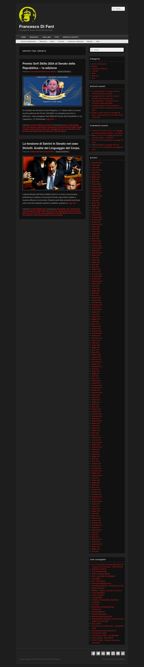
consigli (79, 127)
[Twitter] (98, 653)
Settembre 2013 (97, 475)
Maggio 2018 (96, 347)
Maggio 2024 (96, 177)
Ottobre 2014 (96, 445)
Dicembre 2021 (96, 246)
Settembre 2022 (97, 224)
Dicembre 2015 (96, 414)
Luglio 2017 (95, 369)
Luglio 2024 (95, 172)
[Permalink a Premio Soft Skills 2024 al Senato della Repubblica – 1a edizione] (52, 107)
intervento (34, 213)
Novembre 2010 (97, 539)
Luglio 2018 (95, 343)
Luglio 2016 (95, 397)
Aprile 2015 (95, 433)
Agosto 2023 (96, 198)
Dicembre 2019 (96, 302)
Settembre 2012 (97, 501)
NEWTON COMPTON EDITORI (102, 616)
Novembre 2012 (97, 497)
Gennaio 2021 (96, 272)
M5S (60, 213)
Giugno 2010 (96, 546)
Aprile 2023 (95, 208)
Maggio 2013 (96, 482)
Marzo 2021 (95, 267)
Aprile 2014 (95, 459)
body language (73, 125)
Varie (97, 41)
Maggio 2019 (96, 319)
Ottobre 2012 (96, 499)
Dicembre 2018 (96, 331)
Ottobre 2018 (96, 336)
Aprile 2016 (95, 404)
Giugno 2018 (96, 345)
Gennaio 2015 (96, 440)
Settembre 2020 (97, 281)
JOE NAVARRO (97, 597)
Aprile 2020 (95, 293)
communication (31, 127)
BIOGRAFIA (34, 37)
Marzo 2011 (95, 537)
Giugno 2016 (96, 400)
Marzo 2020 (95, 295)
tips (51, 131)
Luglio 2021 (95, 257)
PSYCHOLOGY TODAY (99, 633)
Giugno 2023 (96, 203)
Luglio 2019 (95, 314)
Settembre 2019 (97, 309)
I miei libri (61, 41)
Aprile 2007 (95, 551)
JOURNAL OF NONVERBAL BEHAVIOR (105, 600)
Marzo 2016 (95, 407)
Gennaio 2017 (96, 383)
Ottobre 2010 (96, 542)
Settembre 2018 (97, 338)
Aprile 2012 (95, 513)
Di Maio (43, 211)
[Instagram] (113, 653)
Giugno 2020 (96, 288)
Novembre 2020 (97, 276)
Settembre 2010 (97, 544)
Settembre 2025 (97, 163)
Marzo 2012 (95, 516)
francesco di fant (41, 129)
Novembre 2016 (97, 388)
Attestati (89, 41)
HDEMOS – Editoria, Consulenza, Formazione (107, 590)
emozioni (32, 129)
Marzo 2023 (95, 210)
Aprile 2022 (95, 236)
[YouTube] (108, 653)
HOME (23, 37)
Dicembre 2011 (96, 523)
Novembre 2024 (97, 170)
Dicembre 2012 (96, 494)
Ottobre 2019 (96, 307)
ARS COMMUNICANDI (99, 571)
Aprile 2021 (95, 264)
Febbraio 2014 (96, 463)
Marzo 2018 (95, 352)
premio (78, 129)
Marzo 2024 (95, 182)
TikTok (123, 653)
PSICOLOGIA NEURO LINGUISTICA (104, 631)
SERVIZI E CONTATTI (71, 37)
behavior (65, 125)
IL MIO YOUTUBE (98, 595)
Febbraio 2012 (96, 518)
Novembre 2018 (97, 333)
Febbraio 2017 (96, 381)
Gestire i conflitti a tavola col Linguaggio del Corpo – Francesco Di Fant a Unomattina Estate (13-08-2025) (107, 114)
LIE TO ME (95, 605)
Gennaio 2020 (96, 300)
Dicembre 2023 (96, 189)
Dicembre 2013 (96, 468)
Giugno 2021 (96, 260)
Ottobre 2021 (96, 250)
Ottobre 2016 (96, 390)
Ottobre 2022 (96, 222)
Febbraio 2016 (96, 409)
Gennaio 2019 (96, 328)
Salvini (36, 215)
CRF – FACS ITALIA (98, 581)
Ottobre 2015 (96, 418)
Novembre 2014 (97, 442)
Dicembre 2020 (96, 274)
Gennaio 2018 (96, 357)
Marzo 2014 (95, 461)
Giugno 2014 (96, 454)
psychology (33, 131)
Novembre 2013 (97, 471)
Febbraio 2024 (96, 184)
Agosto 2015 (96, 423)
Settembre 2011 (97, 530)
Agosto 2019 (96, 312)
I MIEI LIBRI (46, 37)
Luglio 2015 (95, 425)
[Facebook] (93, 653)
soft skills (46, 131)
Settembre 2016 (97, 392)
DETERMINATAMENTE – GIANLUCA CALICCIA (108, 586)
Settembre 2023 (97, 196)
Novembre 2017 (97, 362)
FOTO (57, 37)
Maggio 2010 (96, 549)
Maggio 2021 (96, 262)
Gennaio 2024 (96, 186)
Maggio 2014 (96, 456)
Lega (43, 213)
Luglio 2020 (95, 286)
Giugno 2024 (96, 174)
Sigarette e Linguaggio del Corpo (108, 145)
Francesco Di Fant (36, 26)
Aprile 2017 (95, 376)
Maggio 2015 (96, 430)
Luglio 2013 (95, 478)
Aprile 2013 (95, 485)
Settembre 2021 (97, 253)
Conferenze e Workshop (75, 41)
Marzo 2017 (95, 378)
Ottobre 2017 (96, 364)
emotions (25, 129)
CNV (23, 127)
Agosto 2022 (96, 227)
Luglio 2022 (95, 229)
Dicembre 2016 (96, 385)
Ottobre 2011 (96, 527)
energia (60, 211)
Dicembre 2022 (96, 217)
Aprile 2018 (95, 350)
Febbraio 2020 (96, 298)
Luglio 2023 (95, 200)
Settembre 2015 (97, 421)
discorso (54, 211)
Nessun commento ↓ (64, 72)
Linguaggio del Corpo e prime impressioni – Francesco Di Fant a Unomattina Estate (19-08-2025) (107, 107)
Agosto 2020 (96, 283)
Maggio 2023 (96, 205)
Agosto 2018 (96, 340)
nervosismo (77, 213)
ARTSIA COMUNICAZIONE (101, 574)
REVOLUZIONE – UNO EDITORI (102, 638)
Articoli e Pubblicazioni (28, 41)
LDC (48, 129)
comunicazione (52, 127)
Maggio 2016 (96, 402)
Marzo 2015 (95, 435)
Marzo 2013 (95, 487)
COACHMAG (96, 579)
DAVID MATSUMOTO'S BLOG (101, 583)
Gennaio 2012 (96, 520)
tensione (46, 215)
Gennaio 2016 (96, 411)
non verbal (68, 129)
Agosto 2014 (96, 449)
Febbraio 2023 (96, 212)
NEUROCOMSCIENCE (99, 614)
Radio (52, 41)
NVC (73, 129)
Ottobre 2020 (96, 279)
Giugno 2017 (96, 371)
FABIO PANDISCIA (98, 588)
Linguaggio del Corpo (57, 129)
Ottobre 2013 (96, 473)
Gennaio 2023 (96, 215)
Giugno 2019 (96, 317)
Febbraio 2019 (96, 326)
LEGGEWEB (96, 602)
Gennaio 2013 (96, 492)
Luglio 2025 (95, 167)
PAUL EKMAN (96, 624)
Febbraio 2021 (96, 269)
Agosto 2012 (96, 504)
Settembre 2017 (97, 366)
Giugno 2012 (96, 509)
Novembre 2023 (97, 191)
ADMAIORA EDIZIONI (99, 569)
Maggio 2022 (96, 234)
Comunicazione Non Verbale (67, 127)
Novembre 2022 (97, 219)
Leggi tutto (51, 119)
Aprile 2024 (95, 179)
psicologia (25, 131)
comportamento (42, 127)
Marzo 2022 (95, 238)
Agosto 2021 (96, 255)
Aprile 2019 (95, 321)
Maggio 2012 (96, 511)
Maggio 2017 (96, 373)
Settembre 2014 (97, 447)
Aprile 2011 (95, 534)
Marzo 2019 (95, 324)
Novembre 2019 (97, 305)
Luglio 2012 (95, 506)
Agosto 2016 (96, 395)
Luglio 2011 (95, 532)
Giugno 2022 (96, 231)
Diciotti (49, 211)
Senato (40, 131)
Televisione (43, 41)
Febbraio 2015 (96, 437)
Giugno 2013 (96, 480)
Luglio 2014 (95, 452)
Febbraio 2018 (96, 354)
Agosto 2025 (96, 165)
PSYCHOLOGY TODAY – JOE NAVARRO (105, 635)
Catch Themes (120, 659)
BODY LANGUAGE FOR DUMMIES (103, 576)
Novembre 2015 (97, 416)
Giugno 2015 (96, 428)
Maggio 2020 (96, 291)
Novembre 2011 (97, 525)
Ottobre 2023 (96, 193)
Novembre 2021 (97, 248)
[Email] (118, 653)
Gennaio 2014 (96, 466)
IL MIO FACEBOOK (98, 593)
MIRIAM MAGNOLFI (98, 612)
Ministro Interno (68, 213)
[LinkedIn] (103, 653)
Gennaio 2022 (96, 243)
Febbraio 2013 (96, 489)
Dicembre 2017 (96, 359)
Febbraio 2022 (96, 241)
